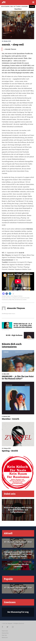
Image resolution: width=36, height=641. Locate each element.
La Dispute (14, 298)
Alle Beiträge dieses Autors (8, 313)
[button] (3, 293)
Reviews (20, 296)
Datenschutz (5, 633)
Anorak (3, 298)
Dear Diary (8, 298)
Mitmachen (5, 637)
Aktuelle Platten (6, 296)
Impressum (5, 630)
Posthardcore (5, 299)
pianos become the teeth (23, 298)
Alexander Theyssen (10, 49)
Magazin (16, 296)
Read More (18, 9)
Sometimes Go (18, 299)
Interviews (29, 229)
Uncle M (21, 253)
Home (11, 296)
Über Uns (4, 635)
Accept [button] (32, 6)
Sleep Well (11, 299)
